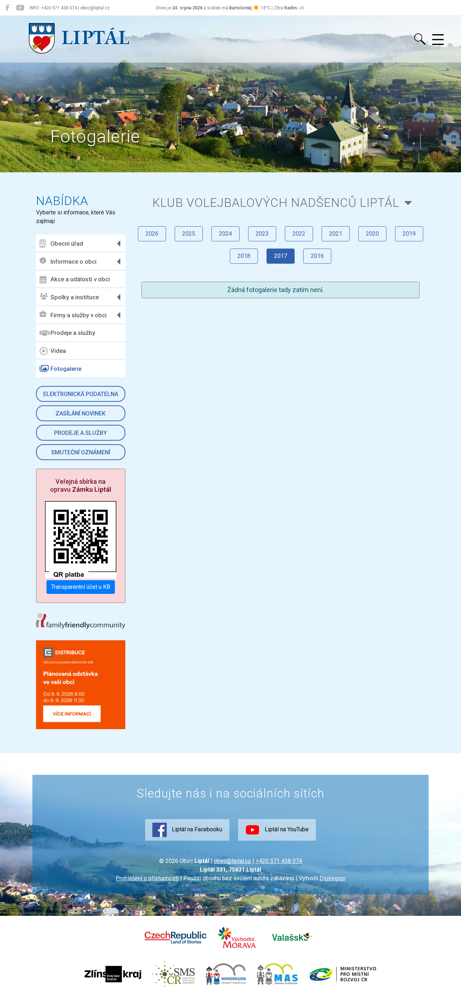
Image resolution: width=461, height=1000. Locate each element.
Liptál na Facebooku (196, 829)
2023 (262, 233)
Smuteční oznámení (80, 452)
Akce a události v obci (80, 279)
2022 (298, 233)
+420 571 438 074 (279, 861)
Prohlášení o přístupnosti (147, 878)
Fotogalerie (65, 368)
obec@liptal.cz (232, 861)
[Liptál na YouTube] (20, 8)
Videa (58, 350)
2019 (409, 233)
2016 (317, 256)
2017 (280, 256)
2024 (225, 233)
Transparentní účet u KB (80, 586)
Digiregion (332, 878)
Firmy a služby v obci (78, 315)
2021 (335, 233)
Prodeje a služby (72, 332)
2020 (372, 233)
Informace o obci (73, 261)
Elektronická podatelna (80, 394)
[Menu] (438, 40)
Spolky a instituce (74, 297)
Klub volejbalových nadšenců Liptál (275, 203)
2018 (243, 256)
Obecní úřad (66, 243)
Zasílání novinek (80, 413)
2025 (188, 233)
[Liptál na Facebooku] (7, 8)
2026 (152, 233)
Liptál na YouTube (286, 829)
